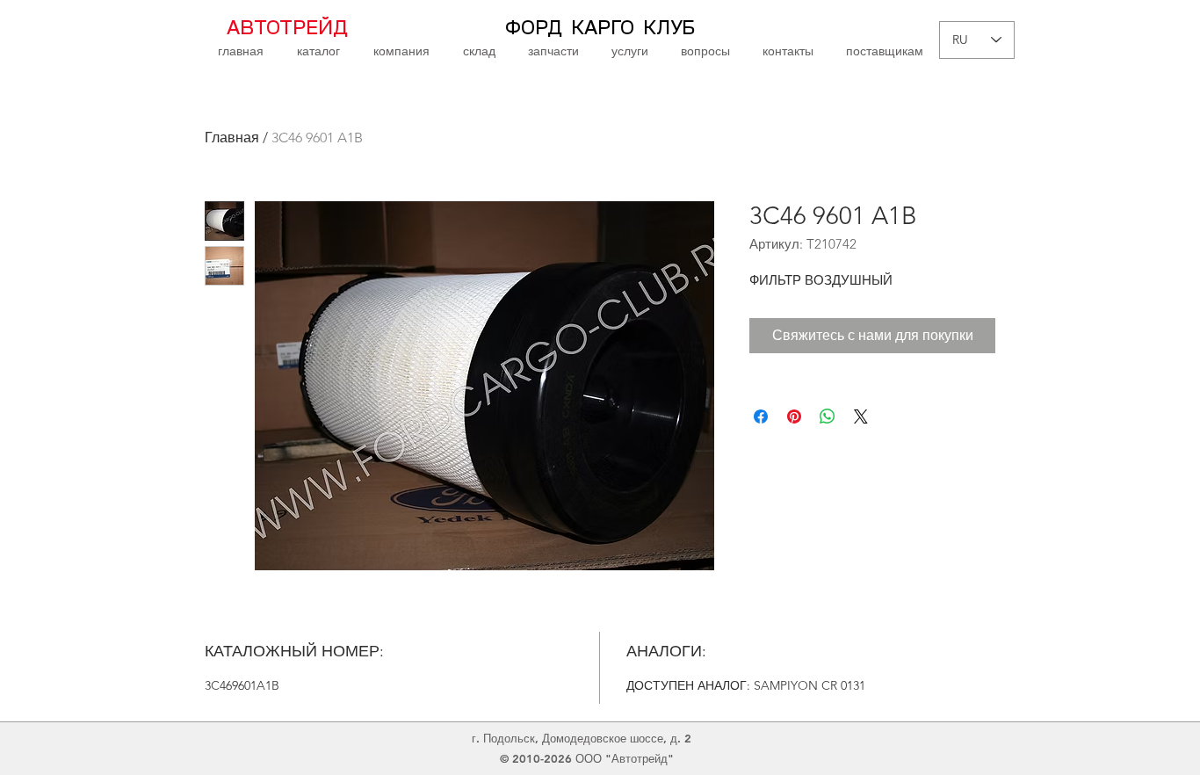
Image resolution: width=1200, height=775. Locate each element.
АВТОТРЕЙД (287, 28)
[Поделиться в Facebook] (760, 416)
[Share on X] (860, 416)
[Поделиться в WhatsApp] (827, 416)
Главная (232, 137)
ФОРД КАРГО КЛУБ (600, 28)
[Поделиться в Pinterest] (794, 416)
